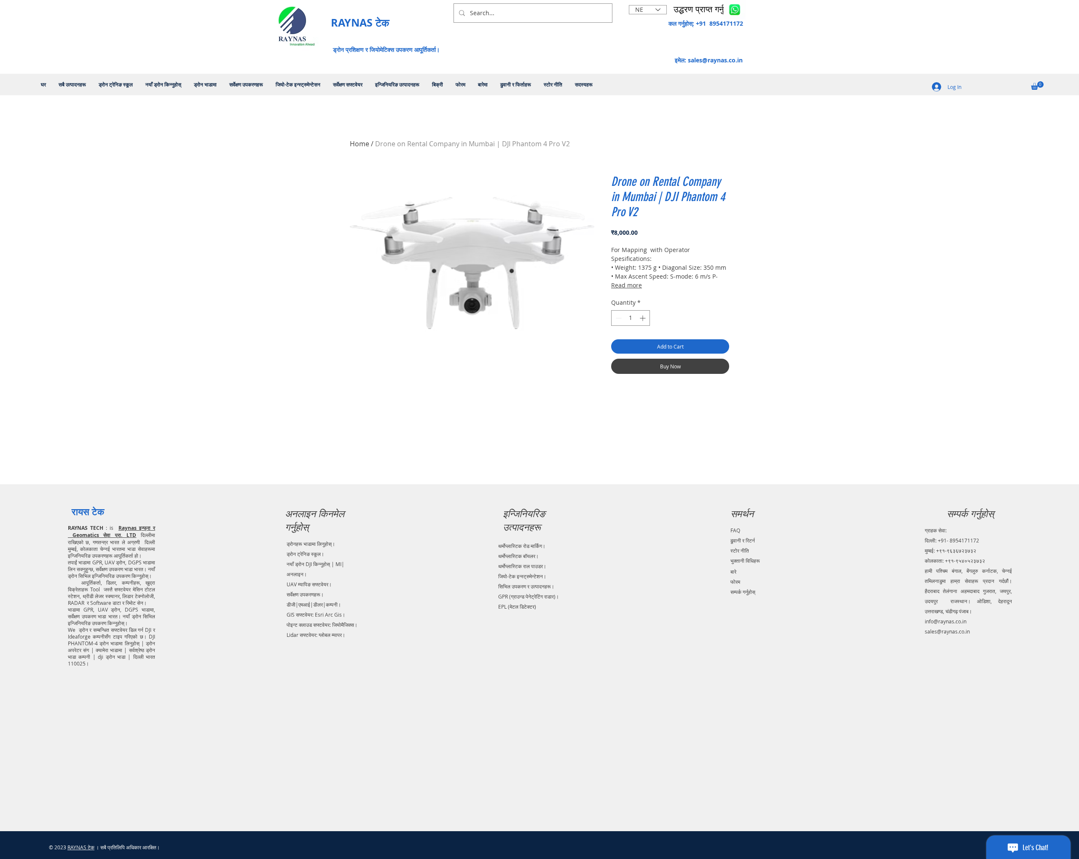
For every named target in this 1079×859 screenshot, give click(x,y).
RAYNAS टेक (80, 847)
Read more (626, 285)
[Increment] (643, 318)
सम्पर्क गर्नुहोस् (742, 591)
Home (359, 143)
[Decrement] (617, 318)
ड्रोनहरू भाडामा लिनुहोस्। (311, 543)
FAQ (735, 530)
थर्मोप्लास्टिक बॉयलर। (518, 556)
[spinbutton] (630, 318)
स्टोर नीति (739, 550)
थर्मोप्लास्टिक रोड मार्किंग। (521, 545)
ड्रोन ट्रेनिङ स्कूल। (305, 553)
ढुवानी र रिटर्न (742, 540)
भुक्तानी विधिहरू (745, 560)
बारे (733, 571)
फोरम (735, 581)
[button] (704, 9)
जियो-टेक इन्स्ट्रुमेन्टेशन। (522, 576)
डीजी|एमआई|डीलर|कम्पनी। (314, 604)
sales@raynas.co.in (715, 60)
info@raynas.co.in (945, 621)
